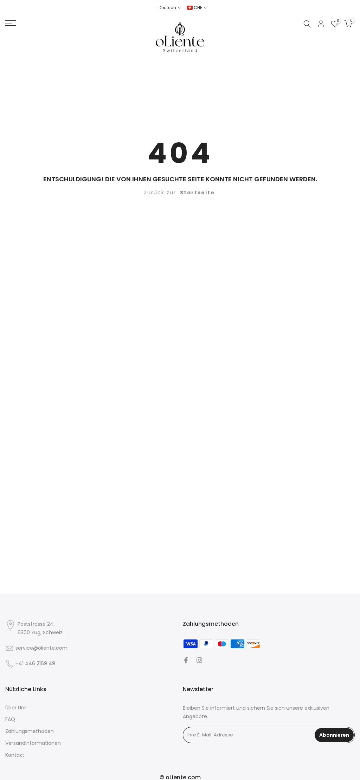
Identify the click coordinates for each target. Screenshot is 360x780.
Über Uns (16, 707)
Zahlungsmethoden (29, 731)
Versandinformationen (33, 743)
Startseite (197, 192)
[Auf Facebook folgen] (186, 660)
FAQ (10, 719)
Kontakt (14, 755)
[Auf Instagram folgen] (199, 660)
